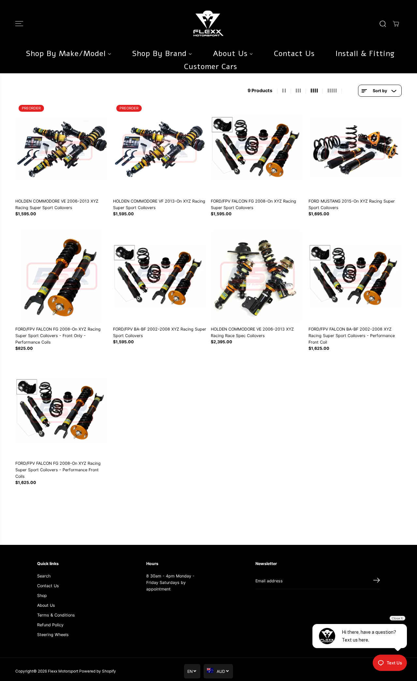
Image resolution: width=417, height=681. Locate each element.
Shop (42, 595)
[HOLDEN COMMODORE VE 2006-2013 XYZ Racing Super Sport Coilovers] (61, 148)
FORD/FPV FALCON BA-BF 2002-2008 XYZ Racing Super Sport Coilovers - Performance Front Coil (352, 336)
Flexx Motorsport (63, 671)
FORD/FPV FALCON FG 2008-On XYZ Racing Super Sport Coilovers (253, 204)
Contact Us (48, 585)
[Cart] (396, 24)
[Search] (383, 24)
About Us (46, 605)
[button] (19, 24)
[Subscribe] (376, 581)
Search (43, 576)
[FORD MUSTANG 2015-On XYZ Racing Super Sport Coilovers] (355, 148)
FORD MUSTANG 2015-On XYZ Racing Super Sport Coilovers (352, 204)
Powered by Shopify (97, 671)
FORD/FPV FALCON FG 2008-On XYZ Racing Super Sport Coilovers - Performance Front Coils (58, 470)
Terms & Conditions (56, 615)
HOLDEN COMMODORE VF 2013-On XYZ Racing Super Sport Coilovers (159, 204)
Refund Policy (50, 624)
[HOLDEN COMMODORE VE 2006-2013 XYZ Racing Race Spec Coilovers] (257, 276)
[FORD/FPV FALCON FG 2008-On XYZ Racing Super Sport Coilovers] (257, 148)
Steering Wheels (53, 634)
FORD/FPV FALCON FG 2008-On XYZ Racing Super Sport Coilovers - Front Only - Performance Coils (58, 336)
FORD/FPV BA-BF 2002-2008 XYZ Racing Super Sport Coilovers (159, 332)
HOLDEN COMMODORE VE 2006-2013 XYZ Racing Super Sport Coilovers (56, 204)
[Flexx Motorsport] (208, 23)
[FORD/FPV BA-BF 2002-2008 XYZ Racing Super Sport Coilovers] (159, 276)
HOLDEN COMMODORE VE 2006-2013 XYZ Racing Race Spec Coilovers (252, 332)
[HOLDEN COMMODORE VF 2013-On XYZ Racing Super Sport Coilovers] (159, 148)
